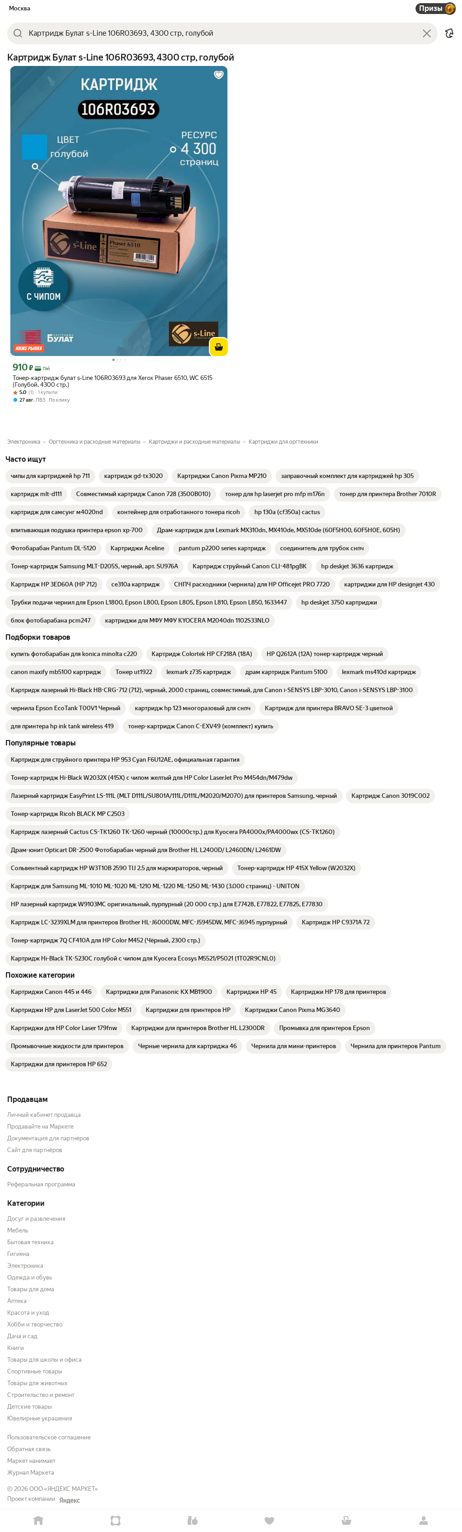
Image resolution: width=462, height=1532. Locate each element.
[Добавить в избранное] (218, 75)
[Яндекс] (69, 1500)
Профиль (423, 1521)
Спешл (115, 1521)
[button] (449, 33)
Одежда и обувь (29, 1277)
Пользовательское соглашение (49, 1437)
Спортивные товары (34, 1371)
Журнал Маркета (30, 1472)
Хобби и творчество (34, 1324)
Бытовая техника (30, 1242)
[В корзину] (219, 347)
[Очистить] (427, 33)
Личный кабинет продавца (44, 1114)
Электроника (25, 1265)
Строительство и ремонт (40, 1394)
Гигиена (18, 1254)
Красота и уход (28, 1312)
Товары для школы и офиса (44, 1359)
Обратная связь (29, 1449)
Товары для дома (30, 1289)
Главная (38, 1521)
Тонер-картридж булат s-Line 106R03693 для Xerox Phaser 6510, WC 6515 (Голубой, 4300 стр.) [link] (113, 381)
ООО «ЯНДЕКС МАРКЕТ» (63, 1488)
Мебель (17, 1230)
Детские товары (29, 1406)
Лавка (192, 1521)
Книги (15, 1348)
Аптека (17, 1301)
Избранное (269, 1521)
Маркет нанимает (31, 1460)
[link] (50, 476)
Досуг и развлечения (36, 1218)
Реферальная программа (41, 1184)
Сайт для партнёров (34, 1150)
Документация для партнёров (48, 1138)
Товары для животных (37, 1383)
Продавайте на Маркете (40, 1126)
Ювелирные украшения (39, 1418)
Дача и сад (22, 1336)
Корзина (346, 1521)
